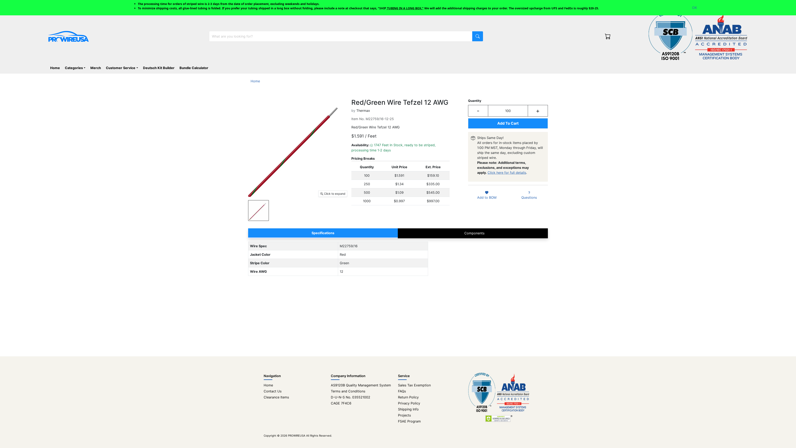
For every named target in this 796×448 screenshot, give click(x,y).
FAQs (402, 391)
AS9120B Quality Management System (361, 385)
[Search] (477, 36)
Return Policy (408, 397)
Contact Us (273, 391)
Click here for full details (507, 172)
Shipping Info (408, 409)
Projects (404, 415)
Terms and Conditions (348, 391)
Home (268, 385)
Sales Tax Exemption (414, 385)
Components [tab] (474, 233)
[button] (76, 68)
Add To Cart (508, 123)
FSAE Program (409, 421)
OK (694, 7)
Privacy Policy (409, 403)
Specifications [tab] (323, 233)
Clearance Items (276, 397)
